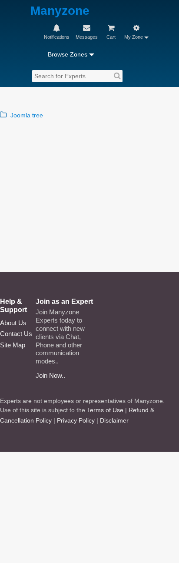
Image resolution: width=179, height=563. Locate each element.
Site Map (12, 345)
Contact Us (16, 333)
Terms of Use (105, 409)
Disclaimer (114, 420)
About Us (13, 322)
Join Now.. (50, 375)
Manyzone (60, 11)
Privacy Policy (76, 420)
